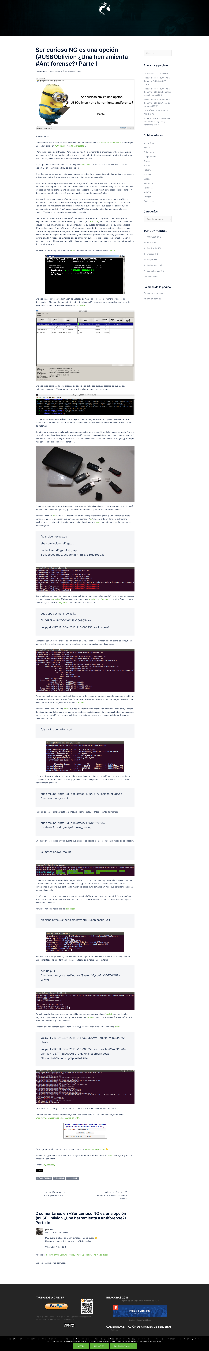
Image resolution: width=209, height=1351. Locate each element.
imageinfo (62, 602)
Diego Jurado (150, 156)
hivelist (108, 1014)
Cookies (114, 1330)
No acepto (99, 1346)
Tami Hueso (149, 201)
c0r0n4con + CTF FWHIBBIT (156, 73)
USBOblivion (92, 221)
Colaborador (149, 152)
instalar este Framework (100, 599)
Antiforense (59, 1178)
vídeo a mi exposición (95, 1149)
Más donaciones (151, 276)
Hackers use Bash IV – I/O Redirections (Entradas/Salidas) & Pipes (112, 1195)
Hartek (147, 165)
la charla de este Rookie (110, 142)
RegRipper (70, 909)
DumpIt (112, 250)
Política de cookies (152, 298)
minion (110, 1155)
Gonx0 (147, 161)
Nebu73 (147, 192)
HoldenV (147, 170)
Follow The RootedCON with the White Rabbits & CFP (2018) (157, 81)
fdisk (66, 708)
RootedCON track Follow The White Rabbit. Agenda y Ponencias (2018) (157, 121)
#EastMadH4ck (78, 146)
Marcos (43, 71)
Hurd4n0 (148, 174)
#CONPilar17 (60, 146)
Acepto (81, 1346)
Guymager (80, 305)
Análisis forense (73, 71)
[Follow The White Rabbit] (104, 9)
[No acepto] (206, 1343)
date (117, 1027)
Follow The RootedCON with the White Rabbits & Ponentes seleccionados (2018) (157, 92)
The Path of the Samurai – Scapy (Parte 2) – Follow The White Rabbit (76, 1255)
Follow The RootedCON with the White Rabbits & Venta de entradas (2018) (157, 102)
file (54, 515)
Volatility (56, 599)
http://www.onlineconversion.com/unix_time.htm (58, 1118)
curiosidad (85, 164)
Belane (147, 147)
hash (98, 522)
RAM (73, 250)
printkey (91, 1017)
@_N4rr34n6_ (49, 1165)
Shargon (147, 196)
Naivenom (148, 183)
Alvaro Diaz (149, 143)
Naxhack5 (148, 188)
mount (81, 702)
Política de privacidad (154, 293)
